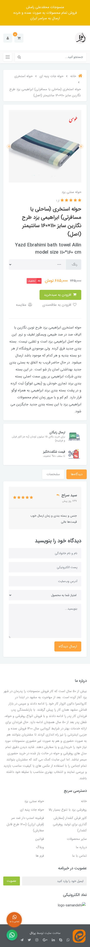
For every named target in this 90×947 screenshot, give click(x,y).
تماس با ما (79, 855)
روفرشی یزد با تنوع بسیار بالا (67, 809)
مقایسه (21, 305)
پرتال (33, 933)
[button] (18, 38)
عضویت (11, 880)
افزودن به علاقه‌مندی (57, 305)
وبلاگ (40, 847)
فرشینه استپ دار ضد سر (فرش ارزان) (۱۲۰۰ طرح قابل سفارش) (25, 824)
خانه (84, 801)
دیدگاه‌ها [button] (76, 474)
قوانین (39, 839)
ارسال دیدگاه (68, 646)
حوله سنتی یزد (34, 801)
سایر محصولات (77, 839)
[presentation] (81, 146)
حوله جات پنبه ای (32, 809)
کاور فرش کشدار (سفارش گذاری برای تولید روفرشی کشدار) (70, 824)
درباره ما (81, 847)
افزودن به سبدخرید (58, 294)
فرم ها (40, 855)
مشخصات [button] (53, 474)
